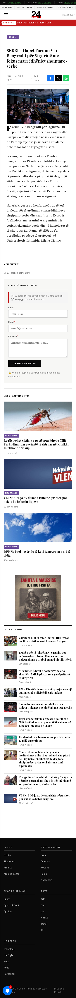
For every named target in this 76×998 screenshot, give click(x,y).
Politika (7, 855)
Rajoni (12, 37)
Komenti (13, 336)
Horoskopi (9, 973)
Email (11, 322)
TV (42, 929)
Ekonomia (9, 861)
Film (43, 905)
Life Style (8, 955)
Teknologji (9, 948)
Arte (43, 898)
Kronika (8, 867)
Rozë (6, 967)
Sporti (7, 898)
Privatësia (59, 988)
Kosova (45, 867)
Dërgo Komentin (24, 363)
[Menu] (6, 14)
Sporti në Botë (11, 905)
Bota (43, 855)
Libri (43, 911)
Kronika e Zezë (11, 873)
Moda (6, 961)
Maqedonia (11, 435)
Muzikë (44, 917)
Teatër (44, 923)
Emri (11, 307)
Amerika (45, 861)
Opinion (8, 911)
